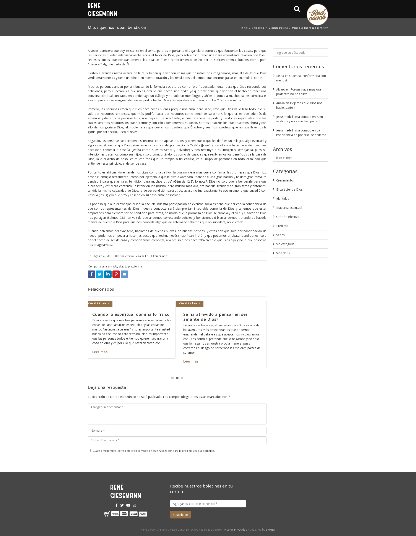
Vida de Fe (258, 27)
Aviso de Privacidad (235, 529)
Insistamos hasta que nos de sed (191, 314)
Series (280, 235)
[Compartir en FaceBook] (91, 274)
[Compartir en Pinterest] (116, 274)
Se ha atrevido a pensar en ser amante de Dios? (98, 317)
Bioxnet (270, 529)
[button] (172, 378)
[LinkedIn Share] (108, 274)
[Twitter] (122, 505)
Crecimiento (284, 180)
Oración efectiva (278, 27)
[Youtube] (128, 505)
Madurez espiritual (289, 208)
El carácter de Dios (289, 189)
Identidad (282, 198)
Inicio (244, 27)
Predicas (282, 226)
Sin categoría (285, 244)
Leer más (164, 352)
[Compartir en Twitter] (99, 274)
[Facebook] (116, 505)
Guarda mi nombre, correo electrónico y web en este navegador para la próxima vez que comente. (154, 451)
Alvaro (280, 89)
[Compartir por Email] (124, 274)
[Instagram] (134, 505)
